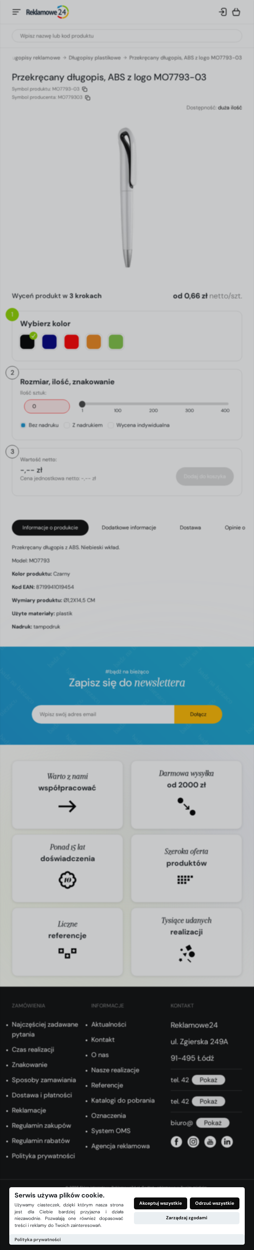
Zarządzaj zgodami (186, 1218)
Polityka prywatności (38, 1239)
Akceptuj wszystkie (160, 1203)
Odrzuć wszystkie (214, 1203)
